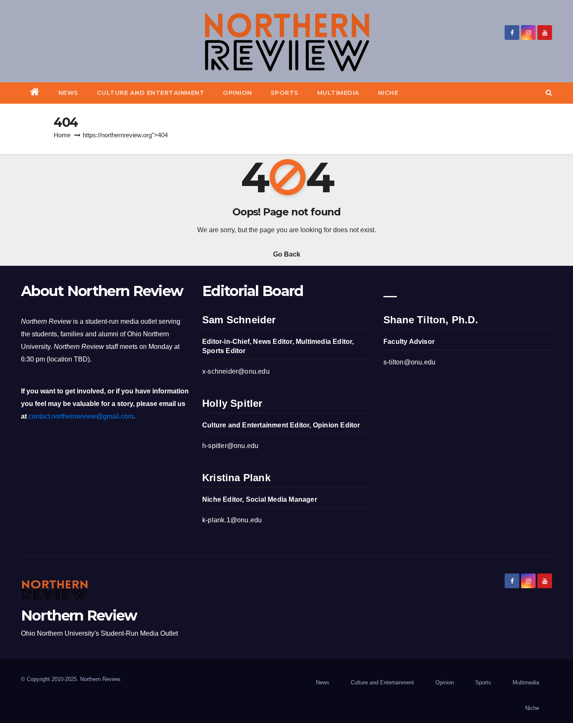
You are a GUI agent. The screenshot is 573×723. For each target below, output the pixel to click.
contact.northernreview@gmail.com (81, 416)
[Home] (35, 93)
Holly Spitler (232, 403)
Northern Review (79, 615)
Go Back (286, 254)
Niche (388, 93)
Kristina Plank (236, 477)
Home (62, 135)
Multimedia (338, 93)
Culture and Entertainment (151, 93)
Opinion (237, 93)
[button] (549, 92)
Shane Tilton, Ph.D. (430, 319)
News (68, 93)
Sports (285, 93)
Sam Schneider (239, 319)
